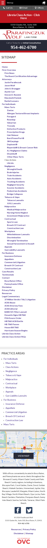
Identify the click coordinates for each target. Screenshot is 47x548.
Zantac (10, 110)
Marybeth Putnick (13, 98)
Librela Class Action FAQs (14, 336)
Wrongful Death (14, 169)
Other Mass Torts (15, 157)
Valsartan (11, 122)
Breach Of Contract (16, 225)
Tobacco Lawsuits (15, 200)
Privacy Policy (8, 290)
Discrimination (14, 237)
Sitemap (29, 533)
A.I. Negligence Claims (17, 150)
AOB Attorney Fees (14, 305)
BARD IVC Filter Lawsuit (16, 312)
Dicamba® (12, 153)
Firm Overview (9, 70)
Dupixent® (12, 144)
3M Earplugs (13, 141)
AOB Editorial (11, 309)
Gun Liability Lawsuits (15, 250)
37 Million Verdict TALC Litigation (20, 299)
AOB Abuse (10, 302)
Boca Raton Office (13, 281)
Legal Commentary (11, 296)
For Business (8, 253)
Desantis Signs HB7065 (15, 315)
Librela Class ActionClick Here (23, 16)
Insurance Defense (13, 256)
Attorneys (7, 79)
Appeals (8, 247)
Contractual (10, 219)
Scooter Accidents (15, 188)
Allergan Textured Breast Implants (23, 113)
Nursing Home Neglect (17, 212)
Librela (10, 163)
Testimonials (8, 274)
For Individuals (9, 104)
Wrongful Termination (17, 240)
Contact (6, 278)
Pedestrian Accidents (17, 191)
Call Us (9, 8)
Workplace (10, 231)
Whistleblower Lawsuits (18, 234)
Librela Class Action (11, 333)
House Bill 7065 (12, 327)
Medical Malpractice (16, 209)
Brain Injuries (13, 172)
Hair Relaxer (13, 135)
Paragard (11, 116)
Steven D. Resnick (13, 95)
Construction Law (15, 228)
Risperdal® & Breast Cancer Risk (22, 147)
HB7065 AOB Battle (14, 321)
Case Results (8, 271)
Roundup (11, 119)
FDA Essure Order (13, 318)
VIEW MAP (23, 455)
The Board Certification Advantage (21, 76)
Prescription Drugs (16, 132)
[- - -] (3, 2)
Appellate (9, 259)
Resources (7, 293)
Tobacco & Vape (12, 197)
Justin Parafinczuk (13, 82)
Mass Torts (10, 107)
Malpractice (10, 206)
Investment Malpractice (18, 216)
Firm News (9, 73)
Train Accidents (14, 175)
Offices (40, 8)
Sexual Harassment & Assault (20, 243)
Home (5, 67)
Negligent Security (15, 184)
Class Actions (12, 367)
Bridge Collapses (15, 194)
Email (24, 8)
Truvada (11, 126)
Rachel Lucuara (12, 101)
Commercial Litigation (15, 262)
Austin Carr (10, 91)
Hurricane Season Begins (16, 330)
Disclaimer (7, 287)
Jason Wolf (10, 85)
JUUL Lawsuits (14, 203)
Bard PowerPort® (15, 138)
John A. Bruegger (12, 88)
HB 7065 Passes (12, 324)
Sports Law (12, 222)
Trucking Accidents (16, 181)
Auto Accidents (14, 178)
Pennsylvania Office (14, 284)
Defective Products (16, 129)
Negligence (10, 166)
